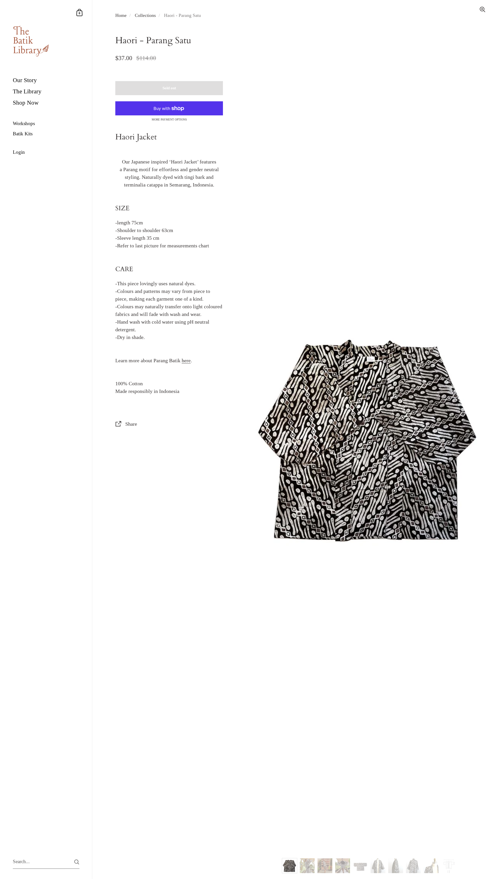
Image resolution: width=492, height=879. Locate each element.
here (186, 360)
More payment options (169, 119)
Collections (145, 15)
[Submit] (76, 862)
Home (121, 15)
